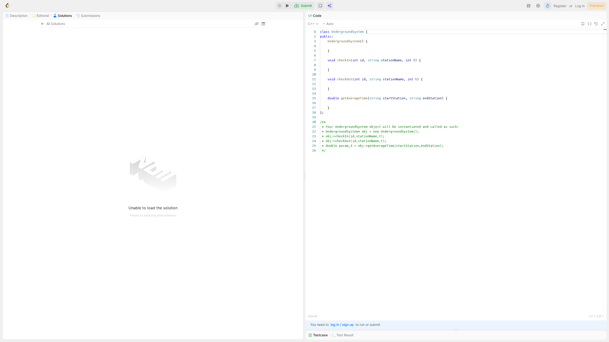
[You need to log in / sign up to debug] (279, 6)
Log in (580, 6)
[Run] (287, 6)
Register (560, 6)
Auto (330, 24)
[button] (320, 6)
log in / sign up (342, 325)
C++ (311, 24)
